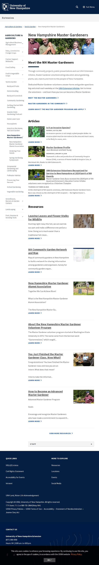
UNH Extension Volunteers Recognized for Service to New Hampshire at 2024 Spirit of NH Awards (69, 173)
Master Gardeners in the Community (46, 103)
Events (54, 477)
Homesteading (12, 91)
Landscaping (10, 209)
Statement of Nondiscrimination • (70, 509)
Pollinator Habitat (13, 175)
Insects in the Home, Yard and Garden (15, 129)
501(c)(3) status (12, 465)
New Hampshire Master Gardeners (15, 136)
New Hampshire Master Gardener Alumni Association (16, 144)
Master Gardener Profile (58, 147)
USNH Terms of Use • (35, 509)
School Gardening (14, 187)
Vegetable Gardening (15, 192)
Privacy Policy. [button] (76, 554)
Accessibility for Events (15, 477)
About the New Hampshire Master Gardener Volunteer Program (54, 326)
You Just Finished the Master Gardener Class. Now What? (45, 355)
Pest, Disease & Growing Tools (12, 216)
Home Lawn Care (13, 119)
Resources (55, 465)
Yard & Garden (30, 26)
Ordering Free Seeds (14, 152)
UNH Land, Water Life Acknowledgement (22, 495)
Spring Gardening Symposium (16, 159)
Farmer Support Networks (12, 60)
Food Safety (10, 67)
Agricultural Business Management (14, 43)
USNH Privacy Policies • (15, 509)
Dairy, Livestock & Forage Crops (12, 52)
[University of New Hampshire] (18, 7)
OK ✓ (49, 560)
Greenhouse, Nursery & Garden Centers (12, 201)
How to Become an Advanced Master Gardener (45, 393)
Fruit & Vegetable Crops (12, 74)
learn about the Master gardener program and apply (56, 109)
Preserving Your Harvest (13, 181)
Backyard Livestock (14, 96)
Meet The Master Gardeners (42, 98)
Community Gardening (15, 100)
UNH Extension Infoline (69, 88)
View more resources (60, 433)
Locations (55, 471)
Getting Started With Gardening (15, 106)
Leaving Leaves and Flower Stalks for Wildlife (48, 217)
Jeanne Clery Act (12, 512)
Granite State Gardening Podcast (14, 113)
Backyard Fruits (13, 86)
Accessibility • (50, 509)
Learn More (34, 142)
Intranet (9, 483)
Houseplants (12, 124)
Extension (8, 17)
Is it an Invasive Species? (58, 127)
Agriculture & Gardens (13, 26)
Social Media (56, 483)
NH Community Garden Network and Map (47, 251)
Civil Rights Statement (15, 471)
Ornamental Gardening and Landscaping (12, 168)
